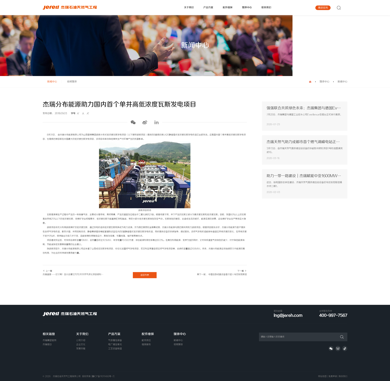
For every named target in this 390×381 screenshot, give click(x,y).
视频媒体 (72, 81)
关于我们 (189, 7)
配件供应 (146, 340)
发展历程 (80, 348)
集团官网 (323, 7)
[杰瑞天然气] (78, 7)
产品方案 (208, 7)
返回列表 (144, 275)
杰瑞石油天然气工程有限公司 (67, 376)
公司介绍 (80, 340)
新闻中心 (52, 81)
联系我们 (266, 7)
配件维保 (227, 7)
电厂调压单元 (115, 344)
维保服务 (146, 344)
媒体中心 (247, 7)
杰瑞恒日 (47, 344)
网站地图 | (323, 376)
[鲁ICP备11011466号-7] (102, 376)
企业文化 (80, 344)
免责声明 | (333, 376)
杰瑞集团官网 (49, 340)
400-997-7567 (333, 315)
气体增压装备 (115, 340)
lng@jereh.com (288, 315)
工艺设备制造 (115, 348)
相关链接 (49, 334)
